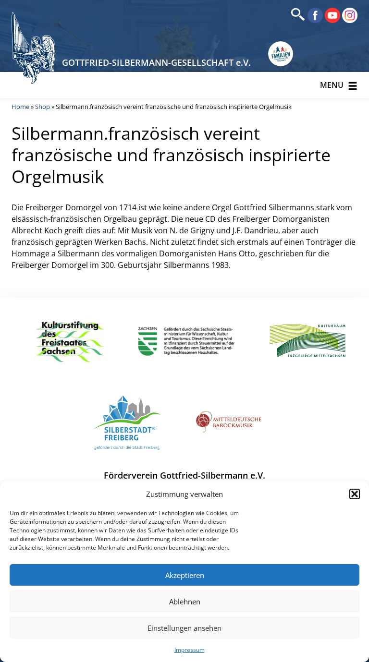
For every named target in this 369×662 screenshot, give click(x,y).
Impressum (189, 650)
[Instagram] (348, 14)
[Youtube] (331, 14)
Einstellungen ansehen (184, 628)
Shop (42, 106)
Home (20, 106)
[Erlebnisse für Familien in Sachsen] (280, 53)
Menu (332, 85)
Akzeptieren (184, 575)
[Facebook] (314, 14)
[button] (354, 494)
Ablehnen (184, 601)
